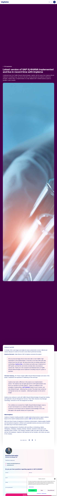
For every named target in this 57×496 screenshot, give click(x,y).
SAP (30, 418)
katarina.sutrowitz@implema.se (13, 463)
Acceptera (32, 490)
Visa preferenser (51, 490)
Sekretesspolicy (44, 493)
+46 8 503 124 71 (10, 465)
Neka (42, 490)
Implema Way (18, 364)
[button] (54, 478)
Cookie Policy (39, 493)
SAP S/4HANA (26, 387)
